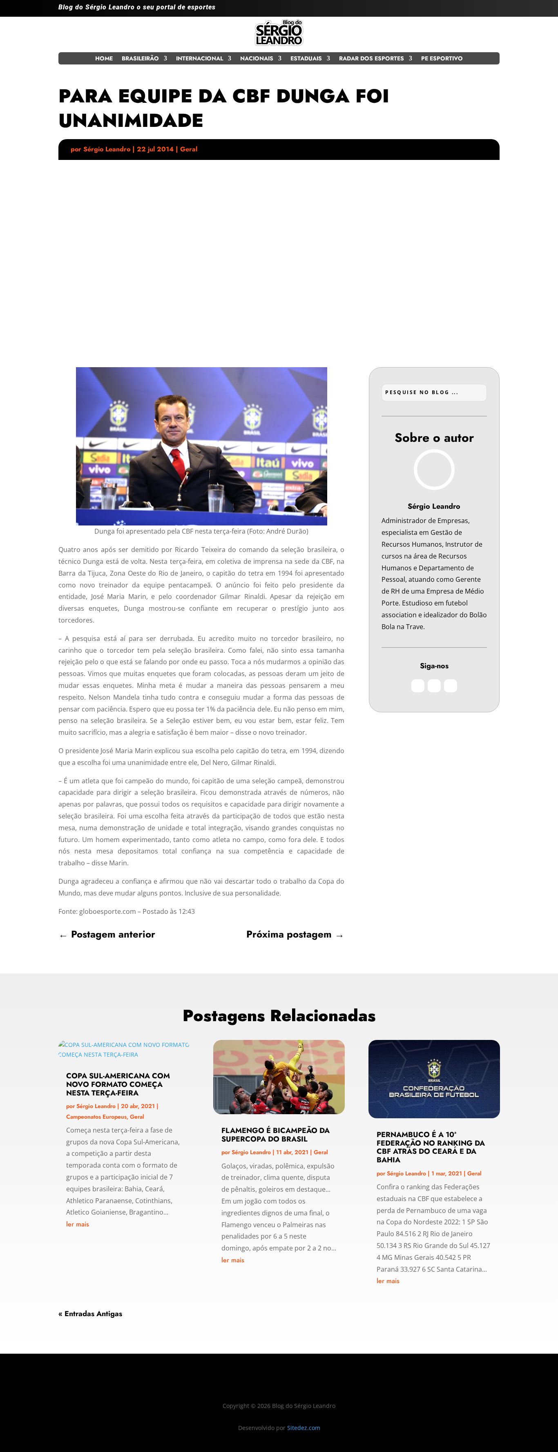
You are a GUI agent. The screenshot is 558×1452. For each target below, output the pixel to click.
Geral (188, 149)
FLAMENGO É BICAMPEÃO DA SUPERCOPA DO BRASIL (275, 1134)
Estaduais (306, 58)
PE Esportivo (442, 58)
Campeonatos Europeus (96, 1117)
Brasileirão (140, 58)
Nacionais (256, 58)
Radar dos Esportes (371, 58)
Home (104, 58)
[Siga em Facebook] (476, 10)
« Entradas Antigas (90, 1313)
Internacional (199, 58)
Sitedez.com (303, 1428)
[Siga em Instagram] (460, 10)
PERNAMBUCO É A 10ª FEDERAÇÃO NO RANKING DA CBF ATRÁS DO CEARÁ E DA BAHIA (431, 1147)
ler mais (77, 1224)
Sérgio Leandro (106, 149)
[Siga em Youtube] (493, 10)
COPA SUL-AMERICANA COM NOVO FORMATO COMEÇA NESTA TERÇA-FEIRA (118, 1084)
